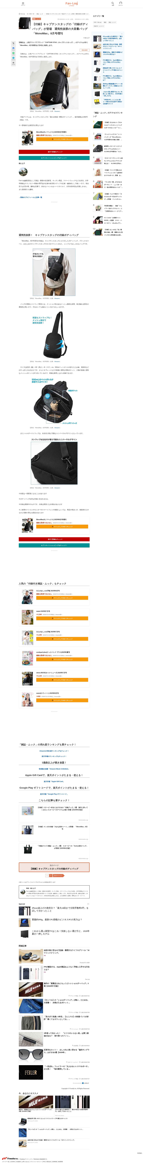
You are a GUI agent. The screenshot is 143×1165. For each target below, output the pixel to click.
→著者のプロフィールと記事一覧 (30, 197)
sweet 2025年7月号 (43, 611)
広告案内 (18, 1161)
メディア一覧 (5, 1161)
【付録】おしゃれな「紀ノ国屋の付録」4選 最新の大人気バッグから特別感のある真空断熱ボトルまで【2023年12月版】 (113, 235)
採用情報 (54, 1161)
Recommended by (77, 1083)
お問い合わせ (25, 1161)
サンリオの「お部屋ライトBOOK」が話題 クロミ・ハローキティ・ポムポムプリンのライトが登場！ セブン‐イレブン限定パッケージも (113, 223)
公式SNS (12, 1161)
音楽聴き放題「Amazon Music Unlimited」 (54, 769)
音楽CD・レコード (99, 26)
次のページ (58, 875)
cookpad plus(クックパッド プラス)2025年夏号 (53, 652)
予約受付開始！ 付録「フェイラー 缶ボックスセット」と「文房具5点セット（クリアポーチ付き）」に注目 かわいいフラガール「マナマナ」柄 (113, 211)
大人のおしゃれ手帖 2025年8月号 (48, 591)
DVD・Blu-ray (97, 22)
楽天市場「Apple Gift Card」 (54, 781)
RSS (44, 1161)
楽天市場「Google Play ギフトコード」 (54, 794)
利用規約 (139, 1153)
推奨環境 (60, 1161)
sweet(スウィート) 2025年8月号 (47, 693)
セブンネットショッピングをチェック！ (54, 158)
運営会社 (48, 1161)
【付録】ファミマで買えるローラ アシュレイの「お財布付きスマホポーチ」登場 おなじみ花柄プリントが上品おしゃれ (113, 175)
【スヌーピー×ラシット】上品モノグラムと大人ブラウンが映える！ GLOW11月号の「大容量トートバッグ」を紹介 (113, 163)
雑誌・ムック (36, 19)
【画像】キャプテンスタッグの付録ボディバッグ (54, 869)
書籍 (105, 22)
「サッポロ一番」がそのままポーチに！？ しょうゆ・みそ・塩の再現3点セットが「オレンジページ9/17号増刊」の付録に (113, 187)
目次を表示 (85, 50)
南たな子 (87, 38)
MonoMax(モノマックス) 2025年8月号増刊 (51, 132)
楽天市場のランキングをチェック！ (54, 756)
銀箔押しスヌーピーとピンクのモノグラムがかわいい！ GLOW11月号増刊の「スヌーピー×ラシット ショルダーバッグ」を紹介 (113, 151)
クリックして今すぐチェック (63, 139)
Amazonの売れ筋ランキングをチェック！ (54, 751)
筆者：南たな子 (31, 888)
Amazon (57, 111)
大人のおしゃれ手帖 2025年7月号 (48, 632)
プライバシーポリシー (36, 1161)
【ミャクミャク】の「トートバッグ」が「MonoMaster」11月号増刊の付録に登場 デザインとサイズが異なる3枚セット (113, 139)
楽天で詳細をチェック (55, 152)
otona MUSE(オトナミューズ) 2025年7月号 (51, 673)
